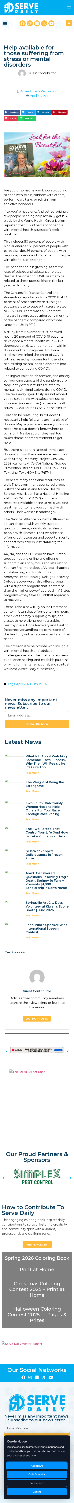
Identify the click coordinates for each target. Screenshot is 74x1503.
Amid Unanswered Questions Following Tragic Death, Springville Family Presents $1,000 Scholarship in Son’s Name (47, 880)
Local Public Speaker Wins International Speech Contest (46, 928)
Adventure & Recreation (38, 91)
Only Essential (36, 1474)
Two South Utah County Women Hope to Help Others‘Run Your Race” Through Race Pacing (44, 808)
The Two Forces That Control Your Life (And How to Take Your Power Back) (47, 832)
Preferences (37, 1483)
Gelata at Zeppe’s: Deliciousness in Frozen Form (44, 854)
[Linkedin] (37, 23)
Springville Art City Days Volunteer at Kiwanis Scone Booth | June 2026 (47, 906)
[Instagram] (30, 23)
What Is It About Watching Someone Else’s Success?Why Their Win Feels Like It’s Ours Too (46, 762)
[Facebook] (23, 23)
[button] (69, 8)
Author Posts (37, 1018)
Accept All (37, 1465)
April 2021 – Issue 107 (32, 684)
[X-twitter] (44, 23)
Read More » (33, 772)
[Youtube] (51, 23)
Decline (37, 1491)
